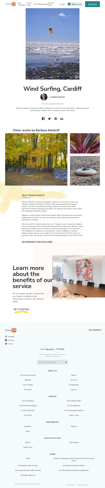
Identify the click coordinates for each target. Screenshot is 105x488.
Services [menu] (36, 4)
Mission (73, 375)
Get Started (92, 4)
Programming (74, 385)
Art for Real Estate (74, 401)
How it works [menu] (29, 4)
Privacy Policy (70, 485)
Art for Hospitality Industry (74, 410)
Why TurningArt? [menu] (22, 4)
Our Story (73, 380)
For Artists (28, 415)
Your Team (28, 390)
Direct (28, 431)
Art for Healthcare (73, 406)
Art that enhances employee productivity (74, 470)
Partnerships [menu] (43, 4)
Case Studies (74, 442)
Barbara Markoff (58, 97)
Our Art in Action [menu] (51, 4)
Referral (74, 426)
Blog (28, 458)
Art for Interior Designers (28, 406)
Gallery (27, 442)
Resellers (27, 426)
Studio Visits (28, 447)
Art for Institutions (28, 410)
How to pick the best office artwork (28, 470)
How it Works (28, 385)
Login (63, 4)
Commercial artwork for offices (74, 465)
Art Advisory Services (28, 375)
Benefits (28, 380)
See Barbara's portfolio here (37, 242)
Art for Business (28, 401)
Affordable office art (28, 475)
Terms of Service (82, 485)
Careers (73, 390)
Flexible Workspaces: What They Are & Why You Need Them (74, 459)
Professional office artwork (28, 465)
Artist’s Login (74, 415)
